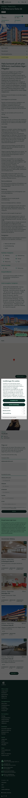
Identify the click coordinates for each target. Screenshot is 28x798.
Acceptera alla (14, 400)
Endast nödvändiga (14, 404)
